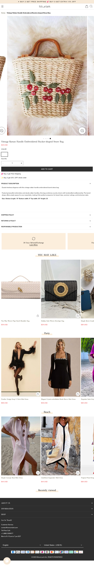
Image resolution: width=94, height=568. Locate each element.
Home (3, 13)
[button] (2, 6)
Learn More (33, 245)
